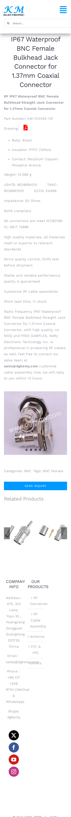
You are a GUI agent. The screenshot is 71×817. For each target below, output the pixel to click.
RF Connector (35, 601)
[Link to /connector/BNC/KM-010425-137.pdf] (25, 127)
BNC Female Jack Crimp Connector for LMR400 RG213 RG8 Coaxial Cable (52, 522)
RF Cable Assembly (35, 620)
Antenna (35, 637)
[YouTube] (14, 759)
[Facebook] (14, 747)
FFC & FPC (36, 650)
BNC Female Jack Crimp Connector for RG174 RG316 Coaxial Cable (19, 523)
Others (35, 663)
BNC (27, 471)
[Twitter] (14, 735)
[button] (7, 533)
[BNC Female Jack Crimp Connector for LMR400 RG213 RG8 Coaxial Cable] (52, 533)
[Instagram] (14, 772)
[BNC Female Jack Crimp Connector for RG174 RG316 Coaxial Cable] (19, 533)
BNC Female (53, 471)
